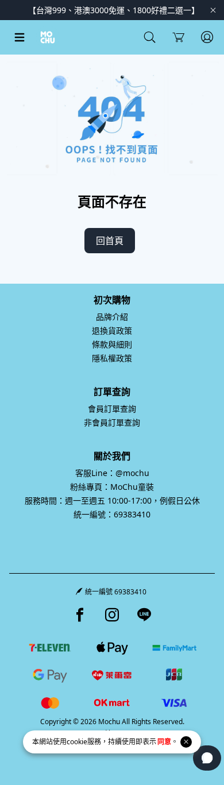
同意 (164, 742)
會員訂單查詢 (112, 408)
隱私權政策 (112, 358)
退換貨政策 (112, 330)
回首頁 (109, 240)
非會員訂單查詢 (112, 422)
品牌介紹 (112, 316)
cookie (77, 742)
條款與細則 (112, 344)
